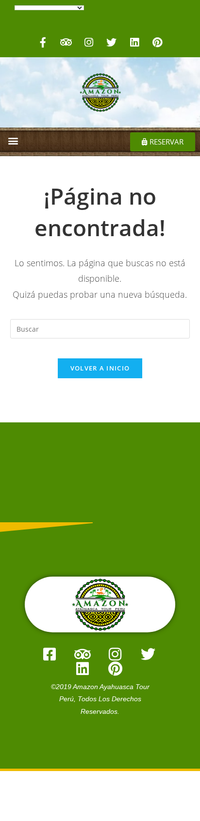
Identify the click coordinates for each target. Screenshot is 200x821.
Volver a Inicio (100, 368)
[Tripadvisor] (66, 42)
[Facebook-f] (43, 42)
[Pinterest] (157, 42)
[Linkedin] (134, 42)
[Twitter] (111, 42)
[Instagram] (89, 42)
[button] (13, 140)
